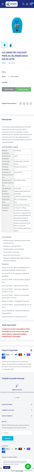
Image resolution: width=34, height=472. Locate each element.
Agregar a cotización (23, 89)
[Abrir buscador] (23, 4)
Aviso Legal (23, 461)
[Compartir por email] (31, 103)
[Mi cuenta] (27, 4)
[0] (31, 4)
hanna (4, 63)
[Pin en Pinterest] (24, 103)
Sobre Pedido (9, 89)
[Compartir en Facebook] (20, 103)
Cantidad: (5, 82)
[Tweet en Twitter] (27, 103)
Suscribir (8, 438)
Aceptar (7, 467)
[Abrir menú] (3, 4)
